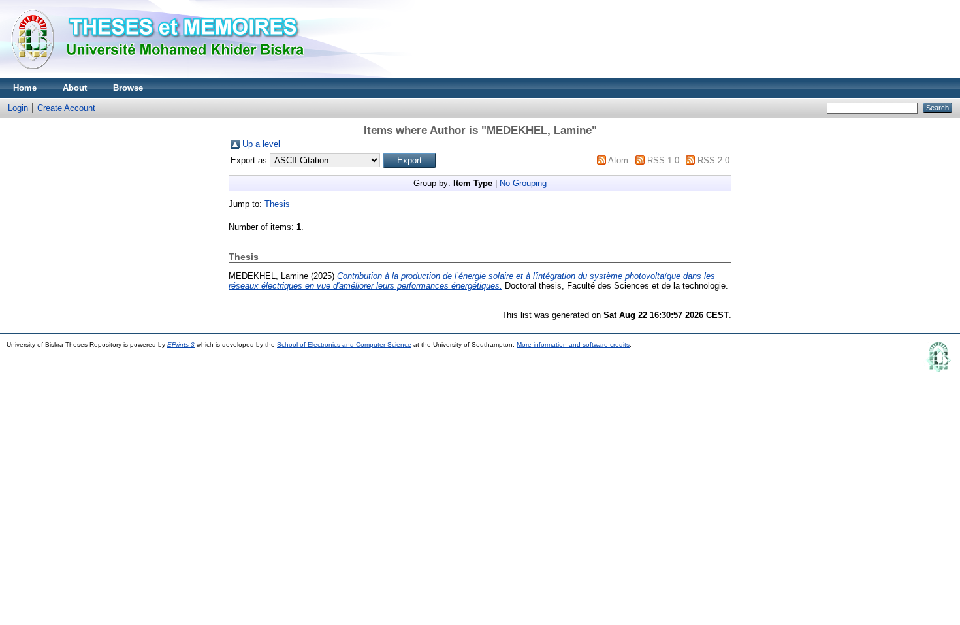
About (75, 88)
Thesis (277, 204)
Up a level (261, 144)
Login (18, 108)
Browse (128, 88)
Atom (618, 160)
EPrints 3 (181, 344)
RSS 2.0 (713, 160)
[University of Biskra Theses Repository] (163, 75)
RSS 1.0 (663, 160)
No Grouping (523, 183)
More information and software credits (573, 344)
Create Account (66, 108)
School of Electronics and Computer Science (344, 344)
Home (25, 88)
